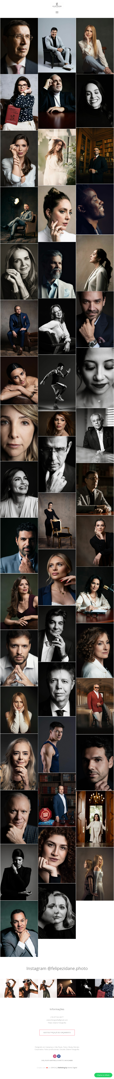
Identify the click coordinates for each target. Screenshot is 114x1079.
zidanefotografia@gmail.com (57, 1020)
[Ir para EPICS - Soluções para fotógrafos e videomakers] (46, 1067)
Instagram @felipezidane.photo (57, 968)
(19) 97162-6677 (57, 1017)
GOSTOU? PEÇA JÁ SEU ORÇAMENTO (57, 1032)
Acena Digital (72, 1068)
